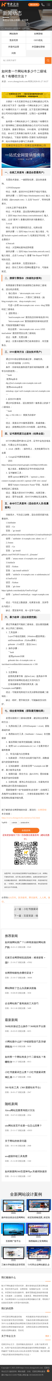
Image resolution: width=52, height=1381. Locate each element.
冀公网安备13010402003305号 (31, 1375)
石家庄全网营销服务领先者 (12, 1327)
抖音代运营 (13, 47)
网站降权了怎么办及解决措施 (20, 988)
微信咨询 (34, 5)
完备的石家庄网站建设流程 (37, 1320)
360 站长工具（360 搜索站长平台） (23, 1087)
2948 (29, 1146)
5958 (29, 993)
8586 (29, 1077)
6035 (29, 1031)
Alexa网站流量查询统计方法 (20, 1110)
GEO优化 (38, 40)
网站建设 (8, 28)
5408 (29, 1008)
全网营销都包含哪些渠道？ (19, 973)
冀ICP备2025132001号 (10, 1375)
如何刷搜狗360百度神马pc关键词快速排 (26, 1171)
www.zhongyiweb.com (18, 81)
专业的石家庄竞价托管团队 (12, 1320)
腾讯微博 (33, 897)
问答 (14, 53)
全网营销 (25, 28)
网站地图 (21, 1371)
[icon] (48, 1371)
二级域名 (14, 823)
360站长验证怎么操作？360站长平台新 (25, 1026)
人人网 (42, 897)
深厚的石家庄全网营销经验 (37, 1327)
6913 (29, 1062)
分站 (29, 1371)
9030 (29, 1046)
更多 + (48, 1336)
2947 (29, 1092)
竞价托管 (13, 40)
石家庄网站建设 (38, 1371)
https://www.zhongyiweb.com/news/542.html (21, 818)
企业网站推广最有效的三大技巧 (22, 1003)
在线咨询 (26, 830)
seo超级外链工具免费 (16, 1156)
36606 (29, 978)
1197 (29, 1176)
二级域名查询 (24, 823)
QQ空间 (12, 897)
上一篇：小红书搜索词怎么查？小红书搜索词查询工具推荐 (26, 910)
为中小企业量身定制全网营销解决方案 (13, 1324)
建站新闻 (16, 28)
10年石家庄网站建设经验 (11, 1317)
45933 (29, 1130)
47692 (29, 962)
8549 (29, 947)
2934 (29, 1115)
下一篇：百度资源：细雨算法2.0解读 (26, 916)
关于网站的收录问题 (16, 1141)
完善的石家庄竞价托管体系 (37, 1323)
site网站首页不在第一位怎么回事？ (23, 1125)
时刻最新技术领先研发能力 (37, 1317)
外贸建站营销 (38, 47)
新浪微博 (22, 897)
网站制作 (13, 34)
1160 (29, 1161)
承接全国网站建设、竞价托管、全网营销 (12, 1330)
